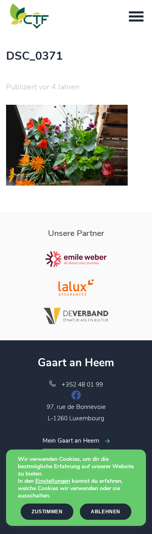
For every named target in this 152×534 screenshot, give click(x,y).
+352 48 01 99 (82, 385)
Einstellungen (52, 481)
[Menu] (136, 16)
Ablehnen (105, 512)
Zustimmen (47, 512)
